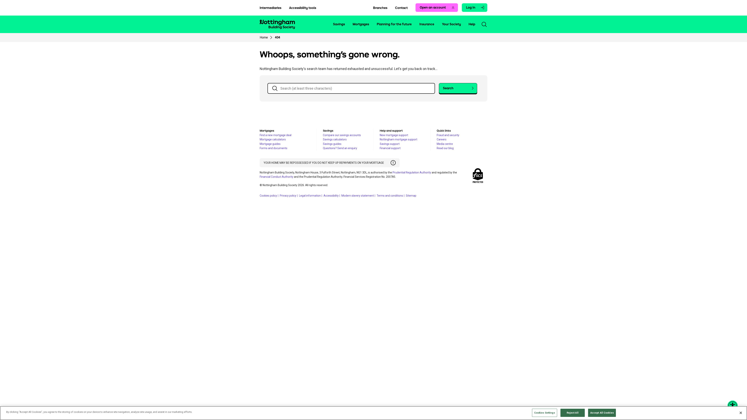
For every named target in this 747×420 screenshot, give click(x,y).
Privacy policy (288, 195)
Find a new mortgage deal (275, 135)
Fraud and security (448, 135)
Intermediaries (270, 8)
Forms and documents (273, 148)
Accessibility (331, 195)
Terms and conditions (390, 195)
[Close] (740, 413)
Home (264, 37)
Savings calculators (335, 139)
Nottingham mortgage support (398, 139)
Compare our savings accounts (342, 135)
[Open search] (484, 24)
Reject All (573, 412)
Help (472, 24)
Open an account (433, 7)
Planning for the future (394, 24)
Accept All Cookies (602, 412)
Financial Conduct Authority (276, 176)
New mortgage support (394, 135)
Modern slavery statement (357, 195)
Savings (339, 24)
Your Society (451, 24)
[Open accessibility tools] (733, 406)
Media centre (445, 143)
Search (448, 88)
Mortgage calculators (273, 139)
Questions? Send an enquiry (340, 148)
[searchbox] (351, 88)
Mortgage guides (270, 143)
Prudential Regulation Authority (412, 172)
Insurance (426, 24)
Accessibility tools (302, 8)
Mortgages (361, 24)
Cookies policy (268, 195)
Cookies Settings (544, 412)
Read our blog (445, 148)
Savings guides (332, 143)
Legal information (310, 195)
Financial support (390, 148)
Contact (401, 8)
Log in (470, 7)
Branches (380, 8)
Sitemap (411, 195)
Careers (441, 139)
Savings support (390, 143)
